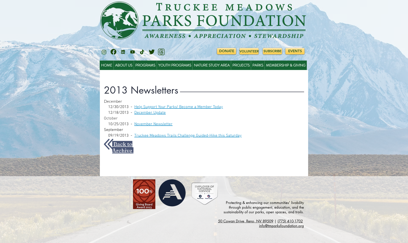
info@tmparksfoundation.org (281, 225)
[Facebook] (113, 52)
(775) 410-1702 (290, 221)
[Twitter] (152, 52)
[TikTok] (142, 52)
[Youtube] (133, 52)
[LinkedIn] (123, 52)
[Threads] (161, 52)
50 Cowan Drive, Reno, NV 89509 (245, 221)
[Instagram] (104, 52)
